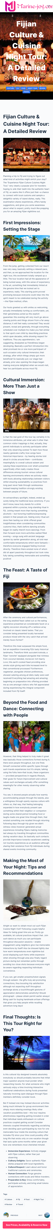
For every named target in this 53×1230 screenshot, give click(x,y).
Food (23, 88)
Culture (10, 88)
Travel (26, 92)
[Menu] (49, 6)
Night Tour (32, 88)
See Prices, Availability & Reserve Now (26, 1225)
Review (42, 88)
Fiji (17, 88)
